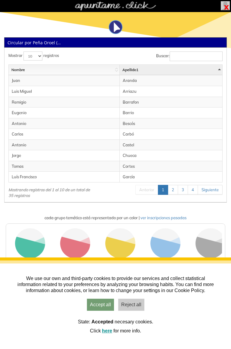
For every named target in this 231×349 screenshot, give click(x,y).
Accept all (100, 304)
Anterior (146, 189)
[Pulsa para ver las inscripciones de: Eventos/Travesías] (75, 257)
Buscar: (163, 56)
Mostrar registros (33, 55)
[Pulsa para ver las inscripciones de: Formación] (165, 257)
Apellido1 (130, 69)
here (107, 330)
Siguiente (210, 189)
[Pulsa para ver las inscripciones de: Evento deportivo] (30, 257)
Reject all (131, 304)
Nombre (18, 69)
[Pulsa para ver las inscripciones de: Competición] (120, 257)
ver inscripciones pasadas (163, 217)
